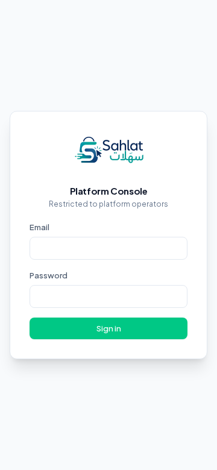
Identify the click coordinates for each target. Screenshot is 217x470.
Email (39, 227)
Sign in (108, 328)
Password (49, 275)
